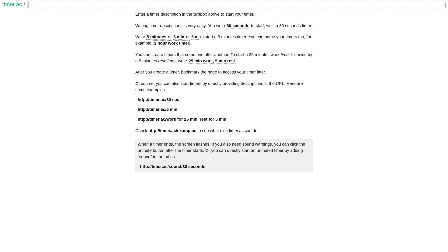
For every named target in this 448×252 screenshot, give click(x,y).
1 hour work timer (171, 43)
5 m (195, 37)
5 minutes (156, 37)
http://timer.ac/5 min (157, 109)
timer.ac (12, 4)
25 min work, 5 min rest (212, 61)
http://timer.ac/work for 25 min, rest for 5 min (182, 119)
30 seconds (238, 25)
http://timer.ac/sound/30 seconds (172, 166)
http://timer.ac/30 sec (158, 99)
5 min (178, 37)
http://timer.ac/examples (172, 130)
